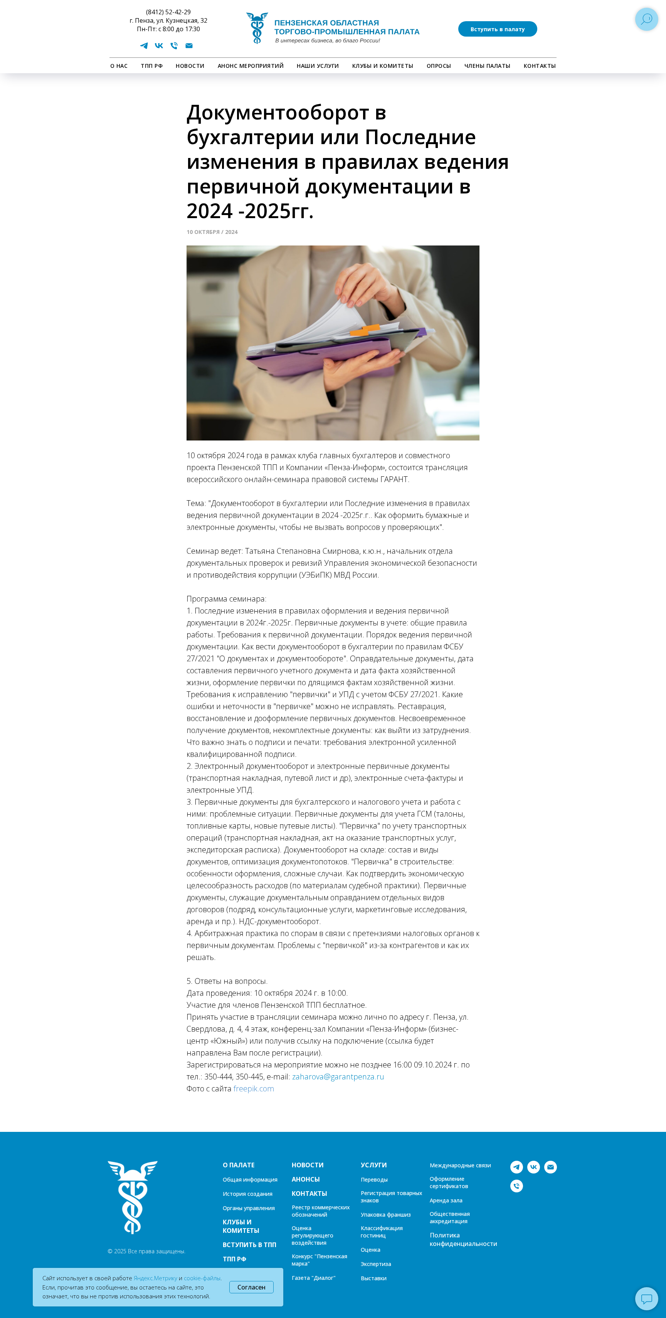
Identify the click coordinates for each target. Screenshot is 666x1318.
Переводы (374, 1179)
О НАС (119, 65)
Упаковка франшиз (386, 1214)
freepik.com (254, 1088)
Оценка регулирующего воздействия (312, 1235)
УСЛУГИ (374, 1165)
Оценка (370, 1249)
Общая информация (250, 1179)
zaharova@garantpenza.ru (338, 1076)
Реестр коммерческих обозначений (321, 1211)
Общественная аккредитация (450, 1217)
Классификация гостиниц (382, 1231)
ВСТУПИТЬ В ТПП (249, 1245)
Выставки (374, 1278)
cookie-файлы (202, 1278)
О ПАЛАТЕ (238, 1165)
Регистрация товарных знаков (391, 1196)
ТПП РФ (152, 65)
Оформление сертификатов (449, 1182)
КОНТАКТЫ (540, 65)
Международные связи (460, 1165)
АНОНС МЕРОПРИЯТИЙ (251, 65)
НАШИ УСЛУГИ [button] (318, 65)
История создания (247, 1193)
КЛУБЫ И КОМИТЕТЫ (383, 65)
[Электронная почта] (189, 48)
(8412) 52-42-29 (168, 12)
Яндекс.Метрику (155, 1278)
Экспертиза (376, 1264)
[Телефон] (174, 48)
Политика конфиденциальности (463, 1239)
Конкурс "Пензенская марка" (319, 1259)
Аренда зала (446, 1200)
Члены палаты (487, 65)
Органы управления (249, 1208)
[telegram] (144, 48)
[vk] (159, 48)
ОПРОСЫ (439, 65)
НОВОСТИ (190, 65)
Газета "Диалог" (314, 1277)
